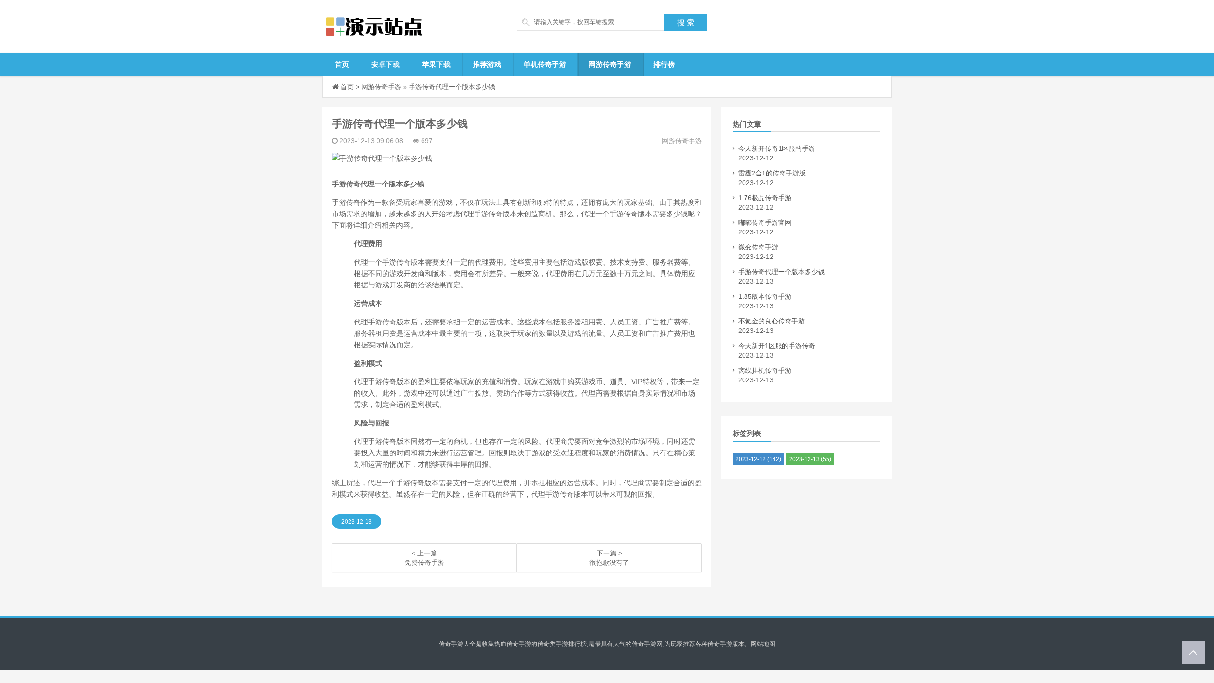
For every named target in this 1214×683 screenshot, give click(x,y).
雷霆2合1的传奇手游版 (772, 173)
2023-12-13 (356, 521)
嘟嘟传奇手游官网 (764, 222)
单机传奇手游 (545, 64)
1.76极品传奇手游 (764, 198)
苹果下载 (436, 64)
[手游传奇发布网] (395, 26)
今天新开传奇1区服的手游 (776, 148)
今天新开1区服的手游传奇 (776, 346)
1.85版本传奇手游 (764, 296)
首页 (342, 64)
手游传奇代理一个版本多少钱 (452, 87)
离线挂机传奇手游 (764, 370)
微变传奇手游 (758, 247)
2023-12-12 (758, 459)
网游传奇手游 (610, 64)
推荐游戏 (487, 64)
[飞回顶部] (1193, 652)
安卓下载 (385, 64)
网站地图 (763, 643)
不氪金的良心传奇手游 (771, 321)
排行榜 (664, 64)
